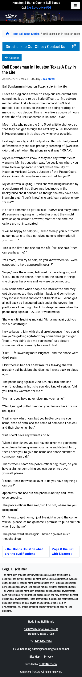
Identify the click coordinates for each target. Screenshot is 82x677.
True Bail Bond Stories (26, 34)
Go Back (14, 58)
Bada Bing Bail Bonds (41, 621)
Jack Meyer (48, 79)
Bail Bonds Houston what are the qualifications (24, 551)
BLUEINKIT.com (48, 664)
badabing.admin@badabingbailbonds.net (44, 649)
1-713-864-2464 (39, 7)
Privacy (48, 656)
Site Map (34, 656)
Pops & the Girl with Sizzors (62, 551)
